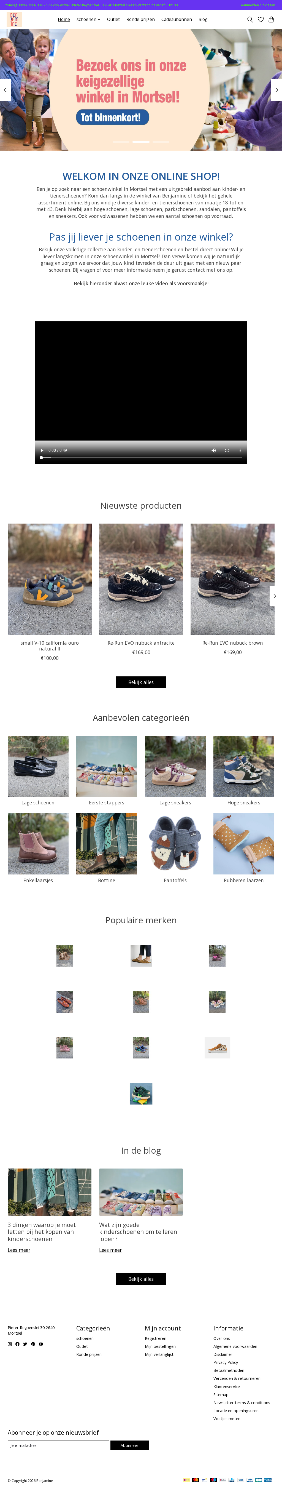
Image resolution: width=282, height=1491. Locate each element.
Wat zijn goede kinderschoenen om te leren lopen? (138, 1232)
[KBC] (231, 1480)
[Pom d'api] (64, 1048)
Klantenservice (226, 1386)
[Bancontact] (204, 1480)
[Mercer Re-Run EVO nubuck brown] (233, 579)
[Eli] (64, 1002)
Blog (203, 19)
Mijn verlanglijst (159, 1354)
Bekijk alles (141, 682)
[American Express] (268, 1480)
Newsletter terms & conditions (241, 1402)
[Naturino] (141, 1002)
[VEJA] (141, 1094)
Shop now (141, 111)
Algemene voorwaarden (235, 1346)
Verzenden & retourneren (237, 1378)
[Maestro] (213, 1480)
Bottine (106, 880)
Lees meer (19, 1250)
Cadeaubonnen (176, 19)
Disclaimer (222, 1354)
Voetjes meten (226, 1418)
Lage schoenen (38, 802)
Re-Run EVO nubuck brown (232, 642)
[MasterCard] (195, 1480)
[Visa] (241, 1480)
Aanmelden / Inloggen (258, 5)
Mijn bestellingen (160, 1346)
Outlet (113, 19)
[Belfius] (222, 1480)
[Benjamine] (14, 19)
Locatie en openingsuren (236, 1410)
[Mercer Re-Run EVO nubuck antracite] (141, 579)
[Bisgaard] (217, 956)
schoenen (85, 1338)
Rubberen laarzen (244, 880)
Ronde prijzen (140, 19)
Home (64, 19)
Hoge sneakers (243, 802)
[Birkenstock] (141, 956)
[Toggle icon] (250, 20)
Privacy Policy (225, 1362)
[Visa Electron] (249, 1480)
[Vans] (217, 1048)
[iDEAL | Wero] (186, 1480)
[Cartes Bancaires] (258, 1480)
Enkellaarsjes (38, 880)
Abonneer (130, 1445)
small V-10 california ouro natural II (49, 645)
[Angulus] (64, 956)
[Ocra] (217, 1002)
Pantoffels (175, 880)
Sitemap (221, 1394)
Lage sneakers (175, 802)
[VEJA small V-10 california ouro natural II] (50, 579)
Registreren (155, 1338)
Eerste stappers (106, 802)
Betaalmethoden (228, 1370)
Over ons (221, 1338)
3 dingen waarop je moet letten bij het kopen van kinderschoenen (42, 1232)
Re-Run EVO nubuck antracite (141, 642)
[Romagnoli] (141, 1048)
